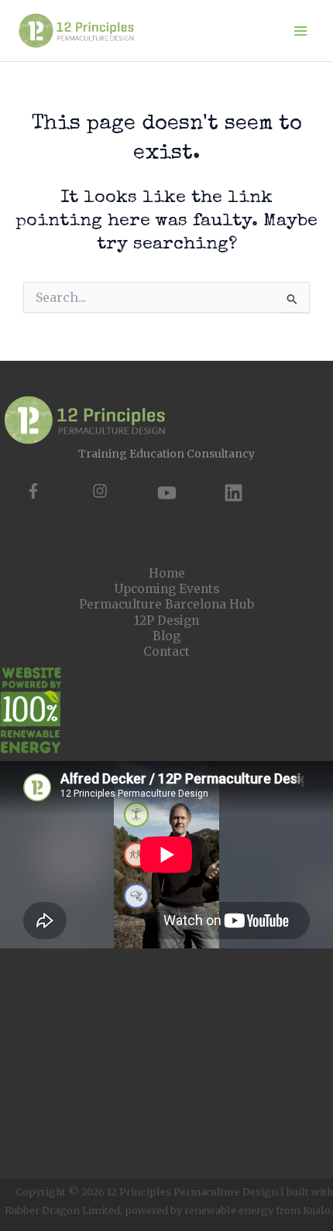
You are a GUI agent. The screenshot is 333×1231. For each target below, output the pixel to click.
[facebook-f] (33, 490)
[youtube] (166, 492)
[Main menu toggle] (301, 30)
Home (167, 573)
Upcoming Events (167, 588)
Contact (166, 651)
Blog (166, 636)
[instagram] (100, 490)
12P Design (166, 620)
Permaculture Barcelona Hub (166, 604)
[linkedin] (233, 492)
